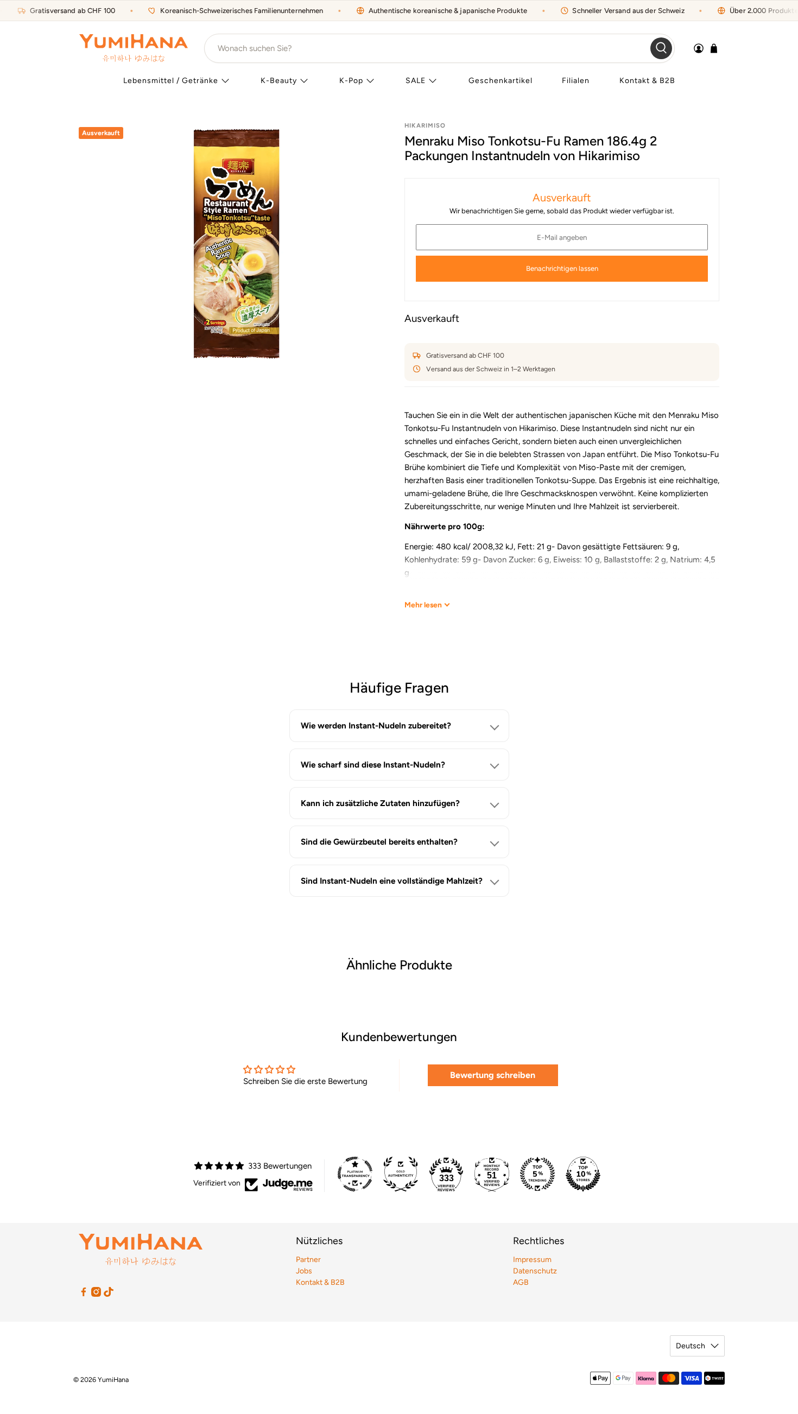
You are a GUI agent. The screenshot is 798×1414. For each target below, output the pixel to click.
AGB (521, 1282)
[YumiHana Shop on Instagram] (96, 1294)
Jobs (304, 1271)
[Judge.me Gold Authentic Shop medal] (400, 1174)
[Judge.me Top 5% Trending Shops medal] (537, 1174)
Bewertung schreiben (492, 1075)
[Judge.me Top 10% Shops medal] (583, 1174)
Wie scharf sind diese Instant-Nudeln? (373, 764)
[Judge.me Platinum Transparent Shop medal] (355, 1174)
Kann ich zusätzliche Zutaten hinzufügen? (380, 803)
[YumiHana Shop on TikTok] (108, 1294)
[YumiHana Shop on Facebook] (83, 1294)
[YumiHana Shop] (133, 48)
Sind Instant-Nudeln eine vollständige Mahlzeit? (392, 881)
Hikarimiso (425, 125)
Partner (308, 1259)
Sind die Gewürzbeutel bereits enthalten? (379, 841)
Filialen (576, 80)
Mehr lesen (423, 604)
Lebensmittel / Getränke (170, 80)
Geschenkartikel (500, 80)
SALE (416, 80)
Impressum (532, 1259)
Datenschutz (535, 1271)
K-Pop (351, 80)
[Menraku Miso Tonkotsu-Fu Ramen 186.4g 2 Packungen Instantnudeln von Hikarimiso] (236, 244)
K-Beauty (279, 80)
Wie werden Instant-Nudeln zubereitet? (376, 725)
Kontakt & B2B (647, 80)
